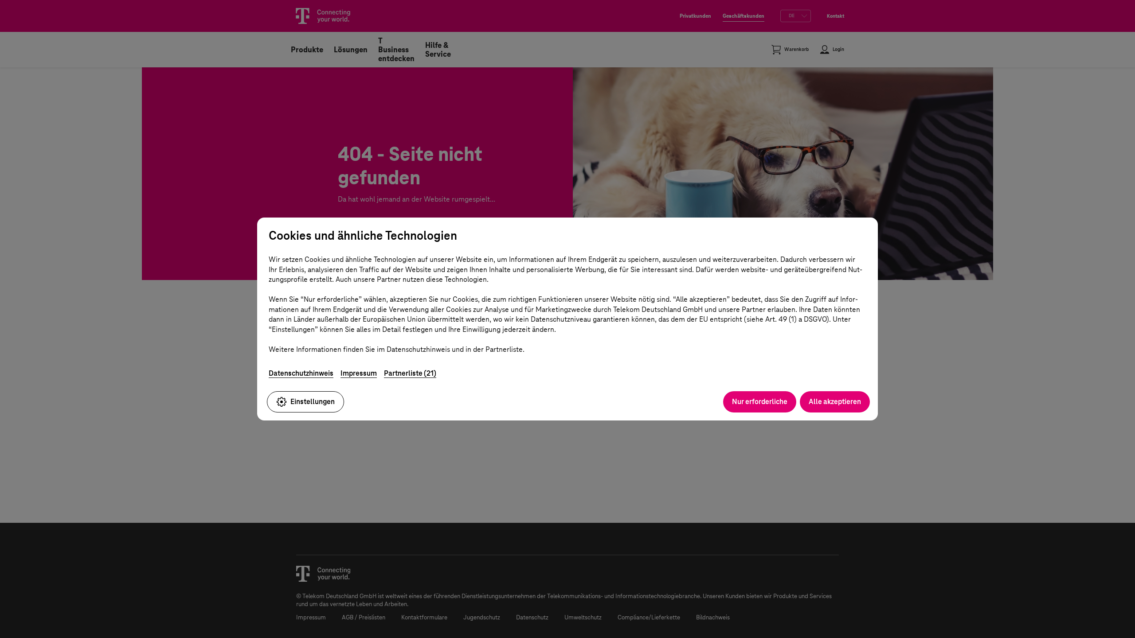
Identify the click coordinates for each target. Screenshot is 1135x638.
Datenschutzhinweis (301, 373)
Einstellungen (312, 401)
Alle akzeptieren (835, 401)
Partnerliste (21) (410, 373)
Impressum (358, 373)
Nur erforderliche (759, 401)
